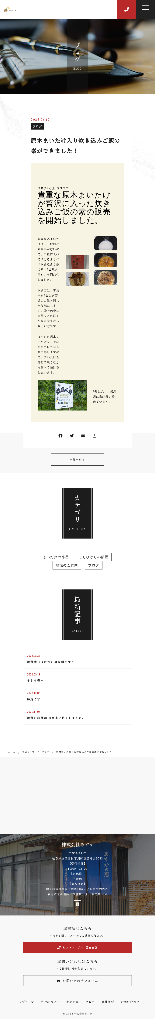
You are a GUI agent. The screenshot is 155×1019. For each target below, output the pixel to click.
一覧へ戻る (77, 459)
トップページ (25, 1002)
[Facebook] (60, 436)
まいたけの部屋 (56, 557)
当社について (50, 1002)
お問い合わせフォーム (80, 980)
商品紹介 (72, 1002)
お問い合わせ (130, 1002)
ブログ (37, 126)
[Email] (83, 436)
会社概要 (108, 1002)
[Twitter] (72, 436)
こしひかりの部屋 (93, 557)
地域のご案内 (67, 565)
